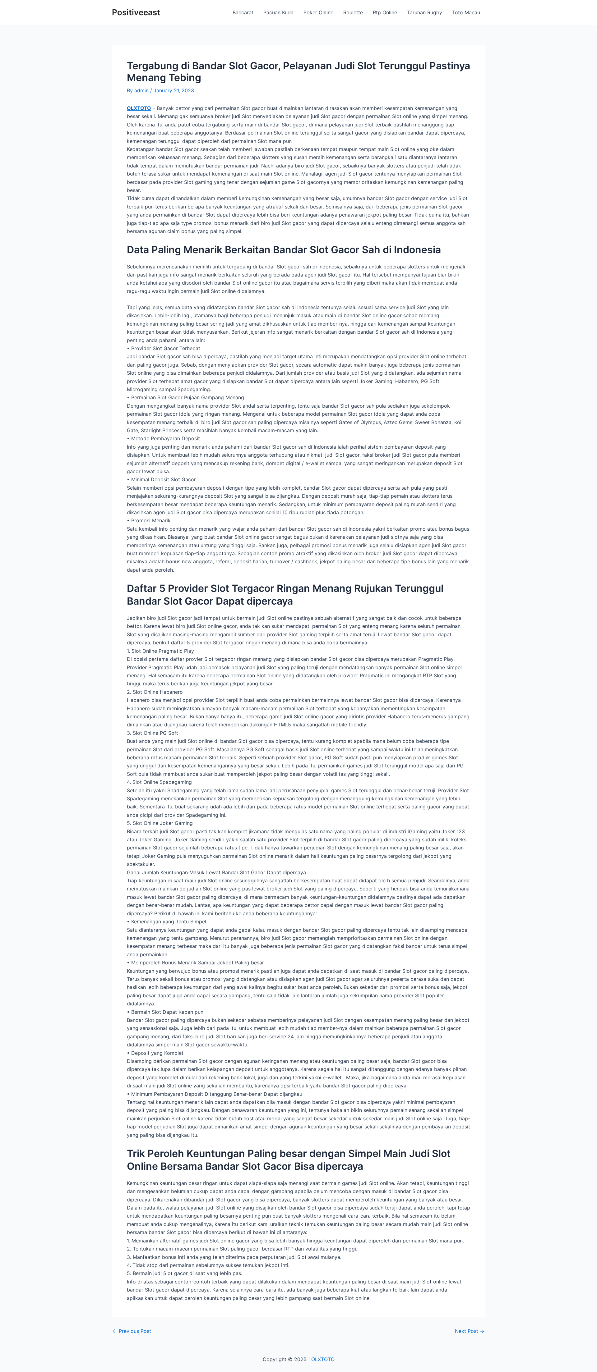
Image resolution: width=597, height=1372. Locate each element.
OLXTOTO (139, 108)
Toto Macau (466, 12)
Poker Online (318, 12)
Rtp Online (385, 12)
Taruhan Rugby (424, 12)
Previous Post (132, 1331)
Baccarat (243, 12)
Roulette (353, 12)
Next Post (469, 1331)
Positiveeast (136, 12)
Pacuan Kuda (278, 12)
